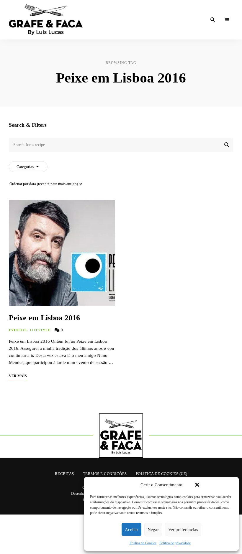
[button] (197, 485)
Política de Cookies (143, 543)
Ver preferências (183, 529)
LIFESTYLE (40, 330)
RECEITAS (64, 473)
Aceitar (131, 529)
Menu (227, 20)
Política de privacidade (175, 543)
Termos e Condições (105, 473)
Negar (153, 529)
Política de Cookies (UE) (161, 473)
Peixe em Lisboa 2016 (44, 318)
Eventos (18, 330)
